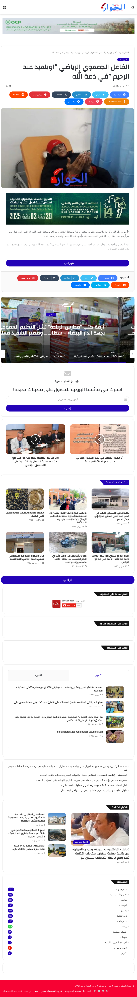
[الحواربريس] (112, 7)
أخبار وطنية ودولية (118, 894)
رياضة (124, 926)
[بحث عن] (132, 8)
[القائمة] (4, 8)
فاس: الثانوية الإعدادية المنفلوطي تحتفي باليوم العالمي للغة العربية (26, 557)
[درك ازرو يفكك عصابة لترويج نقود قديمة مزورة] (115, 736)
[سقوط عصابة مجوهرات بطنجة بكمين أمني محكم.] (25, 499)
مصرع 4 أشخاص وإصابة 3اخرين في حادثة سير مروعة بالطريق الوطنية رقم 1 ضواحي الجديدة (81, 780)
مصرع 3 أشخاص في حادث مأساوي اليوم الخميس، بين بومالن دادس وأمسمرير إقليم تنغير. (69, 559)
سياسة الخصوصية (73, 991)
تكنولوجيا (123, 953)
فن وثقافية (122, 915)
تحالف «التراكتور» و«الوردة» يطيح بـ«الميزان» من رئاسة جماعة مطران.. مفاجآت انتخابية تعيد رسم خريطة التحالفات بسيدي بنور (101, 853)
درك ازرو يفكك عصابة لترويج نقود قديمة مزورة (79, 732)
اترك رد (67, 580)
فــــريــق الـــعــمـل (12, 991)
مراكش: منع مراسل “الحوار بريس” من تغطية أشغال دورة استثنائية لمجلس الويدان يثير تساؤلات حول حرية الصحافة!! (68, 518)
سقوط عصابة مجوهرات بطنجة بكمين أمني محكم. (25, 514)
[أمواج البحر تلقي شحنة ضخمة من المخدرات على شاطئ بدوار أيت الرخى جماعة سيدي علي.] (115, 707)
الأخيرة (38, 675)
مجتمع (124, 910)
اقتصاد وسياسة (120, 931)
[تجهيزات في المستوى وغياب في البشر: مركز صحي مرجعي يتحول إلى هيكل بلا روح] (110, 499)
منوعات (123, 937)
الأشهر (99, 675)
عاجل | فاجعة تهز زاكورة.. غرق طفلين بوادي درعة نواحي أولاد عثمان (93, 790)
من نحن (28, 991)
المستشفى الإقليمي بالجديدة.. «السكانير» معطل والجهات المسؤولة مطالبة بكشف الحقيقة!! (83, 775)
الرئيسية (123, 52)
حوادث (124, 900)
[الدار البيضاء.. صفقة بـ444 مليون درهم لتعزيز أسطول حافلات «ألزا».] (57, 850)
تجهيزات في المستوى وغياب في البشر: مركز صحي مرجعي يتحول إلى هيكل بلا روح (111, 516)
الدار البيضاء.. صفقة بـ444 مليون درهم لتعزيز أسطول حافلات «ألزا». (94, 785)
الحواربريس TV (119, 947)
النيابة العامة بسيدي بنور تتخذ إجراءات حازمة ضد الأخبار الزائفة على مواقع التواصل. (110, 559)
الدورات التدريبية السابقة (115, 942)
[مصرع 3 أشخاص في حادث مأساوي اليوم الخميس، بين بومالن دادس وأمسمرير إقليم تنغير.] (68, 542)
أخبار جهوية (112, 52)
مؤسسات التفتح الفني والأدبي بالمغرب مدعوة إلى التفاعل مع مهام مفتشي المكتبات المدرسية (59, 689)
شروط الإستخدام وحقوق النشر (48, 991)
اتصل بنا (87, 991)
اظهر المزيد (68, 263)
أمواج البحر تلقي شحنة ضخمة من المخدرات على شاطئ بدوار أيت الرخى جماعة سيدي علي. (58, 702)
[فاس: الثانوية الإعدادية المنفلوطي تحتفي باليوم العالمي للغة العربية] (25, 542)
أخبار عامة (122, 921)
